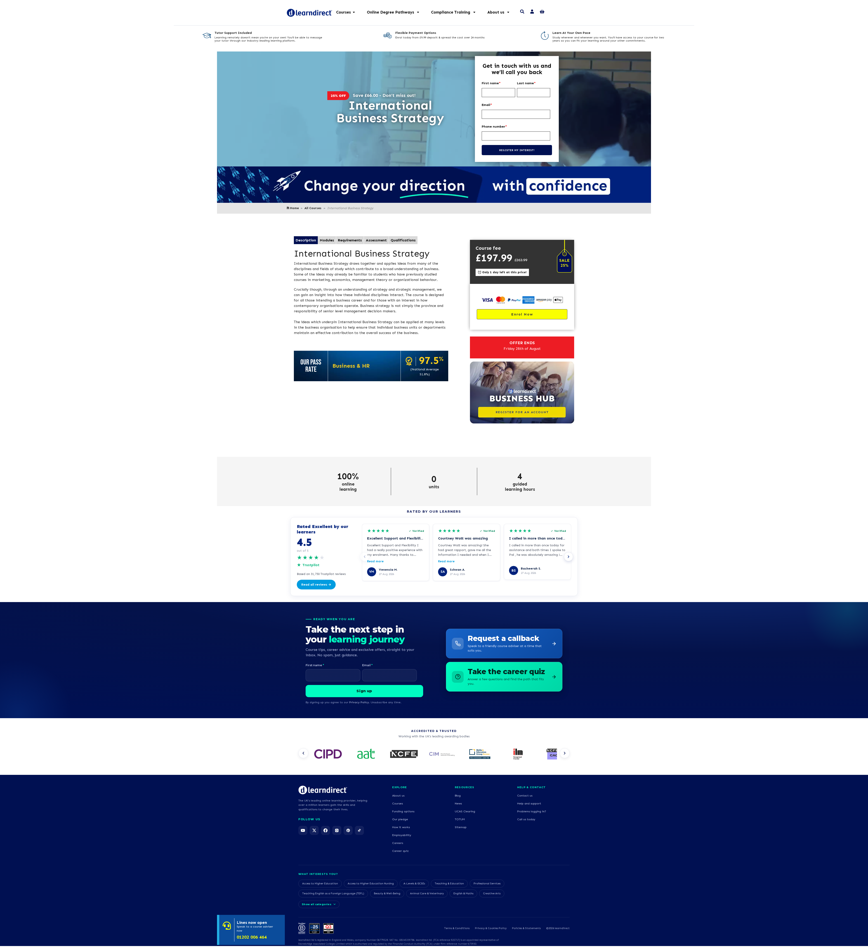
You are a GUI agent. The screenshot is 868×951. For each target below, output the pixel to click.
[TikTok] (359, 830)
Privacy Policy (359, 702)
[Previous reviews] (364, 556)
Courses (397, 803)
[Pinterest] (348, 830)
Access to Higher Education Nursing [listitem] (371, 883)
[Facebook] (325, 830)
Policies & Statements (526, 928)
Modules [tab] (327, 240)
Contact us (524, 795)
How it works (401, 827)
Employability (401, 835)
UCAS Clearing (465, 811)
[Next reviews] (568, 556)
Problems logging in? (531, 811)
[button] (395, 12)
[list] (434, 754)
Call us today (526, 819)
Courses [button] (343, 12)
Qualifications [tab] (403, 240)
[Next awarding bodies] (565, 753)
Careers (397, 843)
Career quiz (400, 851)
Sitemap (461, 827)
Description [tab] (306, 240)
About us (398, 795)
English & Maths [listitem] (463, 893)
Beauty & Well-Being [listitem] (387, 893)
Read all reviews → (316, 584)
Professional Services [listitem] (487, 883)
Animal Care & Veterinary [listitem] (427, 893)
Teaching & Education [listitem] (449, 883)
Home (294, 208)
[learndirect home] (322, 790)
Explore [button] (399, 787)
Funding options (403, 811)
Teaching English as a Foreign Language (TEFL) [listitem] (333, 893)
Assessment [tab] (376, 240)
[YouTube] (302, 830)
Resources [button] (464, 787)
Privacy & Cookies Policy (491, 928)
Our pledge (400, 819)
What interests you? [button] (318, 874)
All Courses (312, 208)
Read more (375, 561)
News (458, 803)
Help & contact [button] (531, 787)
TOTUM (460, 819)
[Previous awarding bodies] (303, 753)
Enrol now (522, 314)
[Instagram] (336, 830)
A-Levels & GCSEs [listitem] (414, 883)
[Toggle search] (522, 12)
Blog (458, 795)
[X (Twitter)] (314, 830)
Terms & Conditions (456, 928)
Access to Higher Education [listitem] (320, 883)
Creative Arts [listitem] (491, 893)
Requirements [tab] (350, 240)
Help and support (529, 803)
